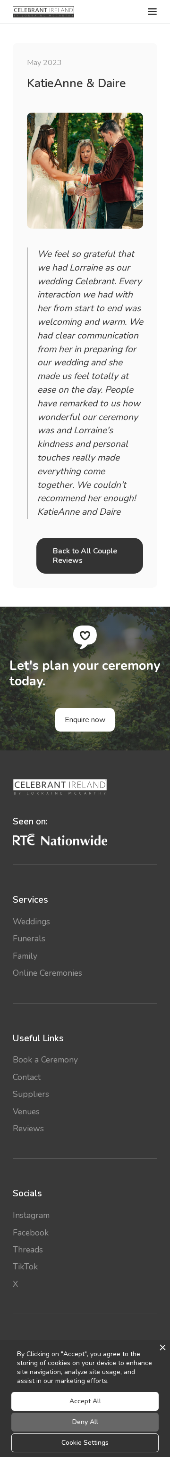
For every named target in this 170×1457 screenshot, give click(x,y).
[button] (151, 12)
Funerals (29, 938)
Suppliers (31, 1094)
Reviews (28, 1128)
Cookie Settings (85, 1442)
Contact (27, 1077)
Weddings (31, 921)
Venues (26, 1111)
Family (25, 956)
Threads (28, 1249)
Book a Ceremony (45, 1059)
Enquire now (85, 720)
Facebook (31, 1232)
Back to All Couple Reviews (85, 556)
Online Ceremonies (47, 973)
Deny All (85, 1421)
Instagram (31, 1215)
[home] (43, 11)
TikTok (25, 1266)
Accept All (85, 1401)
